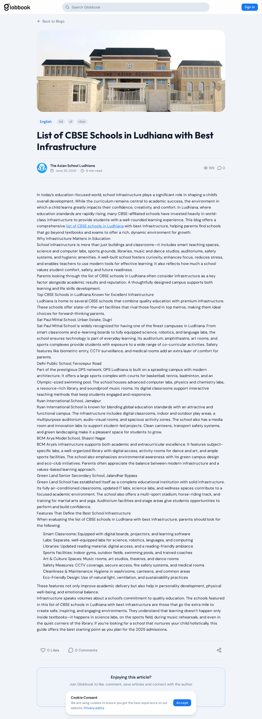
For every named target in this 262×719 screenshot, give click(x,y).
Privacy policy (94, 708)
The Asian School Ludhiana (72, 165)
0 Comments (86, 650)
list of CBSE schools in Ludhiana (95, 226)
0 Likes (53, 650)
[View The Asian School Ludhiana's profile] (42, 168)
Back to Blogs (53, 21)
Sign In (250, 7)
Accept (182, 703)
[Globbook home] (17, 7)
